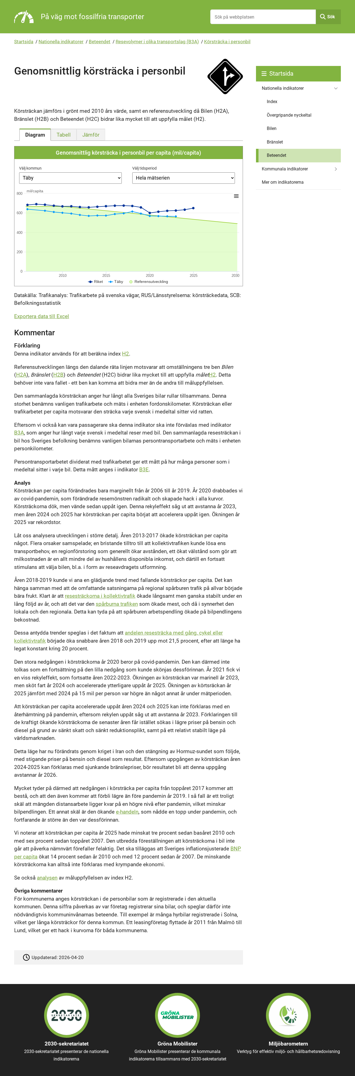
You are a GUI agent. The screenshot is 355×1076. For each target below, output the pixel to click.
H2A (21, 375)
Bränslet (275, 142)
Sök (331, 16)
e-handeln (127, 812)
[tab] (35, 135)
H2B (58, 375)
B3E (144, 469)
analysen (47, 878)
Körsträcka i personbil (227, 41)
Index (272, 101)
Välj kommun (30, 168)
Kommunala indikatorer (285, 169)
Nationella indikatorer (61, 41)
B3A (19, 433)
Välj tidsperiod (144, 168)
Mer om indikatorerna (283, 182)
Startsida (23, 41)
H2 (125, 354)
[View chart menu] (236, 196)
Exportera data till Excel (41, 316)
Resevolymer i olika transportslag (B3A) (157, 41)
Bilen (272, 128)
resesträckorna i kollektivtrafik (100, 596)
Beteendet (99, 41)
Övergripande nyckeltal (289, 115)
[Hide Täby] (115, 281)
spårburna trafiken (117, 604)
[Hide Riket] (95, 281)
